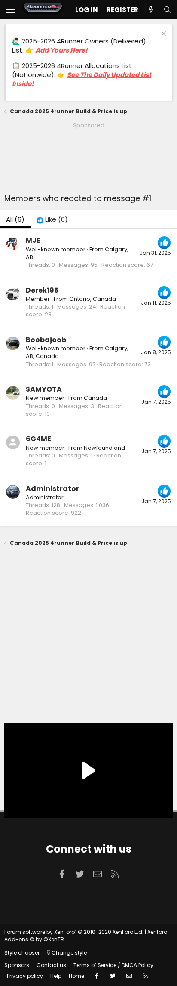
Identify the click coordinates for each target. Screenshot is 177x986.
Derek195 (42, 290)
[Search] (167, 9)
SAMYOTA (44, 389)
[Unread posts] (151, 9)
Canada (95, 398)
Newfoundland (104, 448)
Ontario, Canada (92, 299)
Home (76, 976)
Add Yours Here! (61, 50)
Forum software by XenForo (73, 932)
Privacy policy (25, 976)
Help (55, 976)
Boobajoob (46, 340)
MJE (33, 240)
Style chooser (22, 952)
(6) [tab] (15, 219)
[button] (10, 9)
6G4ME (38, 439)
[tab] (52, 219)
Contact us (51, 965)
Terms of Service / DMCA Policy (113, 965)
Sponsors (16, 965)
